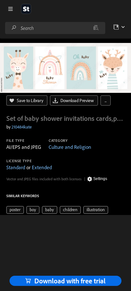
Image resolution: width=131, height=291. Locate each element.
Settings (100, 179)
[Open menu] (10, 9)
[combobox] (55, 28)
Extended (42, 167)
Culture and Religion (70, 147)
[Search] (13, 28)
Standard (15, 167)
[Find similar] (96, 28)
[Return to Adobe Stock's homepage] (26, 9)
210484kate (21, 127)
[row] (15, 210)
